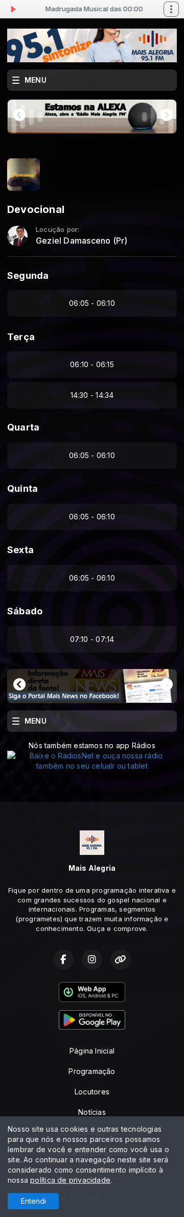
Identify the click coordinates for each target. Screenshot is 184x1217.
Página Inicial (92, 1050)
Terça (21, 336)
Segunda (28, 275)
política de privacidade (70, 1180)
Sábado (24, 611)
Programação (91, 1071)
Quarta (23, 427)
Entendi (33, 1201)
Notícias (92, 1112)
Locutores (92, 1091)
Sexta (20, 549)
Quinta (22, 488)
